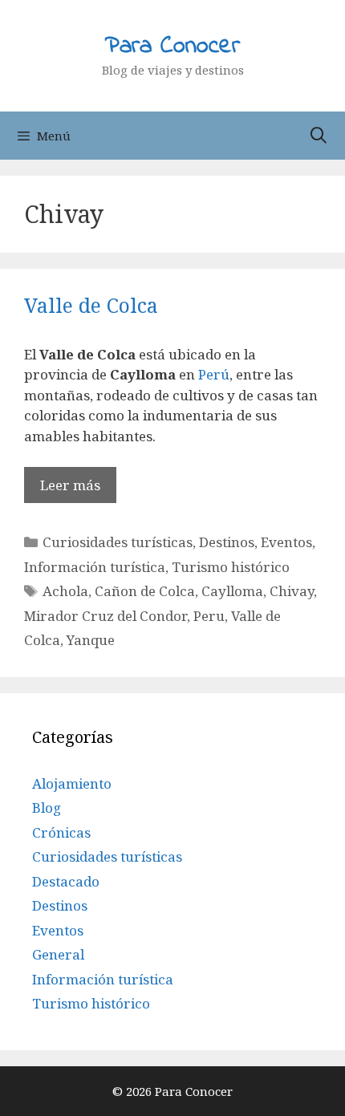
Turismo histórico (231, 567)
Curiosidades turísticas (118, 542)
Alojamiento (72, 783)
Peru (209, 616)
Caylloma (232, 591)
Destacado (65, 881)
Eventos (286, 542)
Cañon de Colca (145, 591)
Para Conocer (172, 46)
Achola (65, 591)
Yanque (91, 640)
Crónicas (61, 832)
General (58, 954)
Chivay (292, 591)
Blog (46, 807)
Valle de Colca (91, 305)
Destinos (226, 542)
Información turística (94, 567)
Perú (212, 374)
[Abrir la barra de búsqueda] (318, 136)
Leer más (70, 485)
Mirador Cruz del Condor (105, 616)
